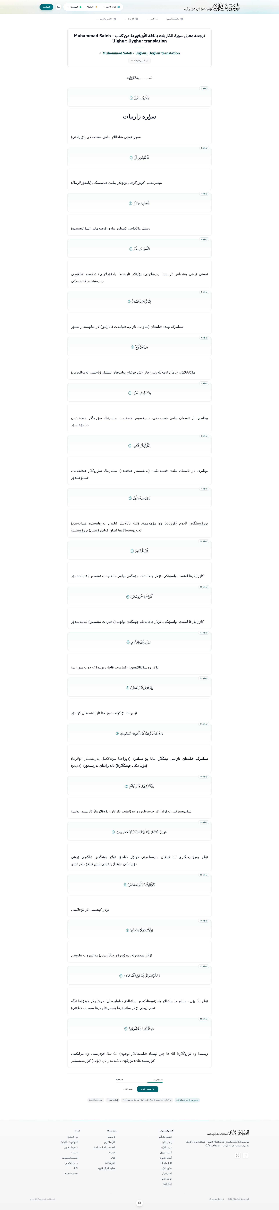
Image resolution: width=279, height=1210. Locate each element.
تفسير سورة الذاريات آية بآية (187, 1100)
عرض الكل (128, 1089)
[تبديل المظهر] (58, 7)
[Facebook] (245, 1155)
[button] (152, 19)
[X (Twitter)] (237, 1155)
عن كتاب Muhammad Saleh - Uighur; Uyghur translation (147, 1100)
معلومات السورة (95, 1100)
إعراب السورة (113, 1100)
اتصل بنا (46, 6)
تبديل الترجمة (139, 60)
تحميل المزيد (146, 1089)
